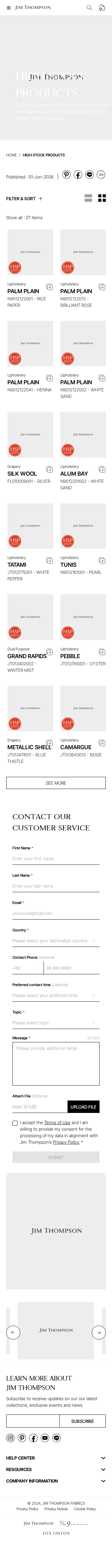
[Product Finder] (89, 8)
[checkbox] (14, 1123)
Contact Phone (33, 957)
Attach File (30, 1096)
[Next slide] (99, 1333)
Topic (18, 1012)
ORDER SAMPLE (30, 264)
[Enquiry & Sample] (102, 8)
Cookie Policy (85, 1508)
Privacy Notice (56, 1508)
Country (20, 930)
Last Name (22, 875)
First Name (22, 848)
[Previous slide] (13, 1333)
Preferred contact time (40, 984)
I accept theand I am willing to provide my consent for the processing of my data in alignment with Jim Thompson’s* (59, 1132)
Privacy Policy (27, 1508)
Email (18, 902)
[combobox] (56, 940)
